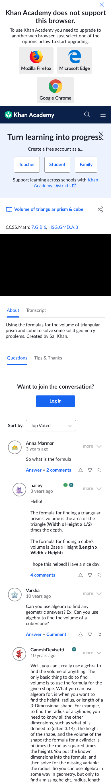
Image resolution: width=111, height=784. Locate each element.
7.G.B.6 (38, 227)
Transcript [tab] (36, 310)
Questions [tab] (17, 358)
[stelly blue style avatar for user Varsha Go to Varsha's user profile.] (13, 594)
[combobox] (51, 425)
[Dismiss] (101, 4)
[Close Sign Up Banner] (100, 134)
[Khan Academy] (27, 114)
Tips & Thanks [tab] (48, 358)
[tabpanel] (55, 328)
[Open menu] (103, 114)
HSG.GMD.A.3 (63, 227)
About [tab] (13, 310)
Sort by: (16, 425)
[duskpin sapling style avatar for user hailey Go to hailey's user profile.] (18, 489)
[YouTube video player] (55, 265)
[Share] (100, 209)
